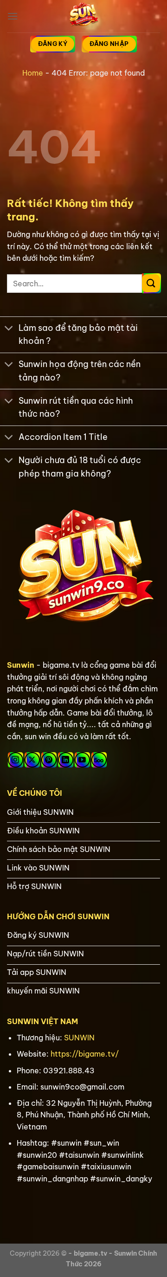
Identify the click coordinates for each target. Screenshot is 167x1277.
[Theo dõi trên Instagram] (15, 759)
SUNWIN (79, 1037)
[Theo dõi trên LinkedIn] (65, 759)
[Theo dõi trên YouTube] (82, 759)
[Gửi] (151, 283)
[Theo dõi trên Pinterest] (49, 759)
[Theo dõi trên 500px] (99, 759)
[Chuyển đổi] (9, 329)
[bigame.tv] (83, 16)
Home (32, 72)
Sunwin (20, 665)
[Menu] (12, 16)
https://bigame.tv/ (85, 1053)
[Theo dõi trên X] (32, 759)
